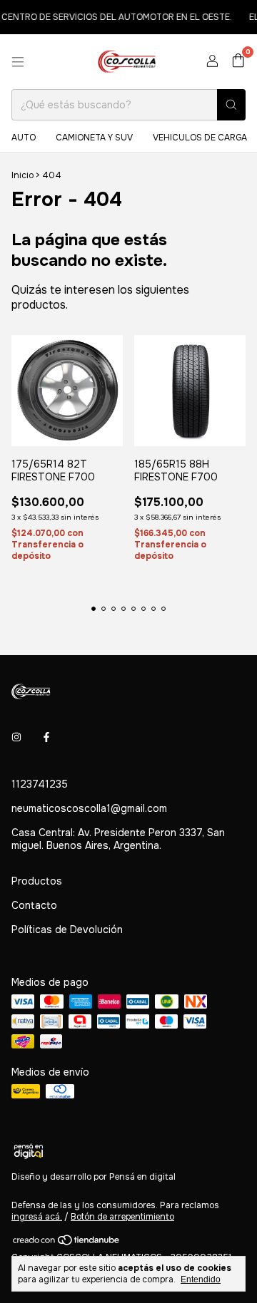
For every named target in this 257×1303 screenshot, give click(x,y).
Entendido (201, 1279)
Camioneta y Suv (94, 137)
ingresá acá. (36, 1216)
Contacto (34, 905)
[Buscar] (231, 104)
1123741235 (39, 784)
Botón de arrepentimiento (122, 1216)
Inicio (22, 175)
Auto (23, 137)
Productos (36, 881)
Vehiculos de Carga (200, 137)
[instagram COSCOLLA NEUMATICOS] (16, 737)
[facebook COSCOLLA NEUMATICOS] (46, 737)
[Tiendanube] (66, 1243)
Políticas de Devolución (67, 929)
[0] (238, 62)
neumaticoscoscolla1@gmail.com (89, 808)
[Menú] (17, 62)
